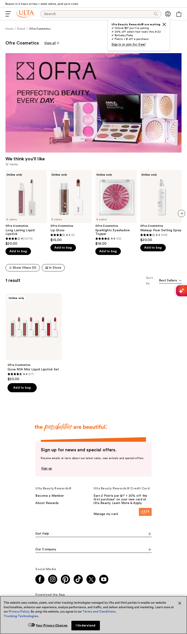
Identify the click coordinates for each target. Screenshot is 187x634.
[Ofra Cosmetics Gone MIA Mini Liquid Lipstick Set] (34, 337)
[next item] (181, 213)
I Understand (86, 625)
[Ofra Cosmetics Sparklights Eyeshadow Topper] (116, 208)
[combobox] (170, 280)
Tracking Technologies (21, 616)
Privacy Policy (19, 611)
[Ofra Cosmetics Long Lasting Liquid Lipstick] (26, 208)
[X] (164, 24)
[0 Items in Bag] (179, 14)
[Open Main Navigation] (8, 14)
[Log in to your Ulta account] (168, 14)
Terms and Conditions (99, 611)
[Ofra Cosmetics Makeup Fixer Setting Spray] (161, 206)
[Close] (180, 603)
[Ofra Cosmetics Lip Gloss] (71, 206)
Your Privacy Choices (52, 625)
